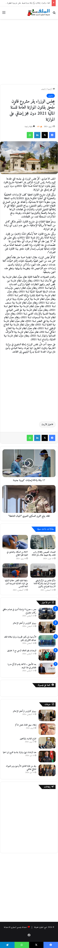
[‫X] (45, 135)
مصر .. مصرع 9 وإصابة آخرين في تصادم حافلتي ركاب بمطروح (19, 611)
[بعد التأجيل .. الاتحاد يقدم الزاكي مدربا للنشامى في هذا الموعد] (47, 668)
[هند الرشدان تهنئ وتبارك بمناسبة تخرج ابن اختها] (47, 756)
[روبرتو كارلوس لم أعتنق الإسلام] (47, 627)
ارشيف (43, 89)
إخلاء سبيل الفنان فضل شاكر (25, 725)
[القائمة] (3, 13)
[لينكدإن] (37, 135)
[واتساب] (30, 135)
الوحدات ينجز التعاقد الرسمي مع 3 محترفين (21, 651)
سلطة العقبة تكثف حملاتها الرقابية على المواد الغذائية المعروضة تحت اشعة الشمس (16, 583)
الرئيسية (50, 89)
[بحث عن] (54, 13)
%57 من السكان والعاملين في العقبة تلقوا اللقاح (17, 553)
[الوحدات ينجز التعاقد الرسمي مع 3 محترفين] (47, 655)
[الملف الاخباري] (38, 12)
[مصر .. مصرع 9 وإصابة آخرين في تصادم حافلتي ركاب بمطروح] (47, 613)
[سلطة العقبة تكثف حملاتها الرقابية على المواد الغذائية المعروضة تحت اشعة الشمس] (15, 570)
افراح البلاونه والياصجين (28, 739)
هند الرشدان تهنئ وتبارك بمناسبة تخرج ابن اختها (19, 752)
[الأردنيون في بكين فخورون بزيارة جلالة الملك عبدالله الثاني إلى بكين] (47, 641)
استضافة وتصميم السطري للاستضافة (15, 927)
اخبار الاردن (47, 424)
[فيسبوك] (52, 135)
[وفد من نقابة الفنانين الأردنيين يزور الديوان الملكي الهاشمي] (47, 770)
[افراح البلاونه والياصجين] (47, 743)
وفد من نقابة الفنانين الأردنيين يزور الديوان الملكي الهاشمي (21, 767)
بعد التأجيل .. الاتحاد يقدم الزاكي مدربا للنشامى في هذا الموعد (22, 666)
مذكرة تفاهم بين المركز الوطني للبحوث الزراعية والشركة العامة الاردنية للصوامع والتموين (45, 583)
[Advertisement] (29, 51)
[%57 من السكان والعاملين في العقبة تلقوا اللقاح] (15, 542)
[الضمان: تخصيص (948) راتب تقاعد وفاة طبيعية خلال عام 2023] (43, 542)
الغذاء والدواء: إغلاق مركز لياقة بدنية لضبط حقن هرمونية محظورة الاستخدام (25, 3)
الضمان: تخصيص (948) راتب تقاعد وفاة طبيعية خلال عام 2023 (44, 553)
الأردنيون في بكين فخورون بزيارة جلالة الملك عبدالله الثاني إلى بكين (20, 638)
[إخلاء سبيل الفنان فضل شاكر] (47, 729)
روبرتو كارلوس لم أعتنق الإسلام (24, 623)
